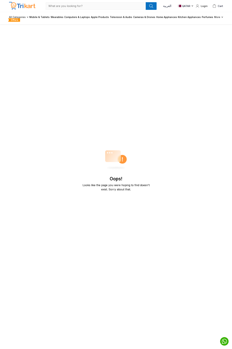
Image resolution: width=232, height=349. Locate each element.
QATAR (186, 6)
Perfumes (207, 17)
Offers (14, 19)
